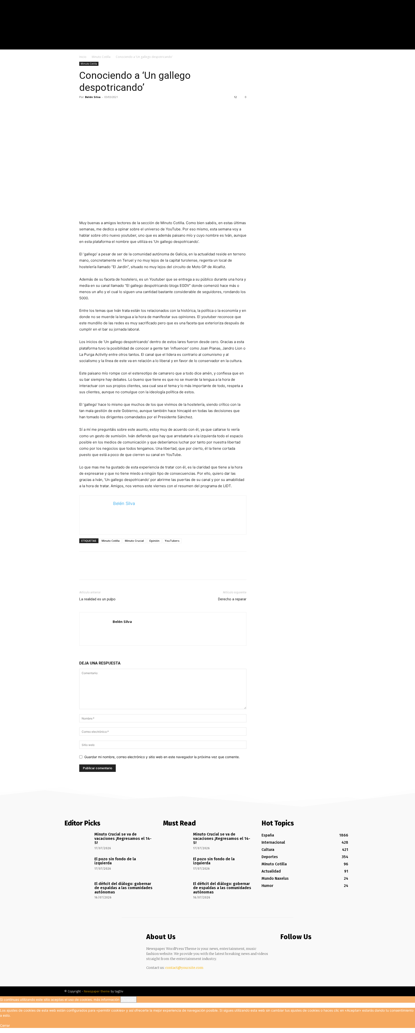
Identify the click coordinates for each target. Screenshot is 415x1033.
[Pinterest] (106, 108)
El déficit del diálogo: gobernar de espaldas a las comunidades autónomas (123, 887)
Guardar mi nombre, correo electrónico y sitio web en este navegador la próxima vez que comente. (162, 757)
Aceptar (128, 999)
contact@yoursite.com (184, 967)
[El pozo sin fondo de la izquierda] (77, 865)
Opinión (154, 540)
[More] (128, 108)
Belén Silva (93, 97)
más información (106, 999)
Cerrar (5, 1025)
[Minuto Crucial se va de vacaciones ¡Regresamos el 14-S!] (77, 841)
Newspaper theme (97, 991)
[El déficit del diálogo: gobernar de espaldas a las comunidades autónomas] (77, 890)
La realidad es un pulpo (97, 599)
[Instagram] (363, 46)
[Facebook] (356, 46)
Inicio (82, 57)
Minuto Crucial (134, 540)
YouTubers (172, 540)
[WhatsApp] (117, 108)
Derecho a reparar (232, 599)
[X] (370, 46)
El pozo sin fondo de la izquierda (115, 861)
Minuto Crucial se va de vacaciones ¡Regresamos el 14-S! (123, 838)
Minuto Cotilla (101, 57)
